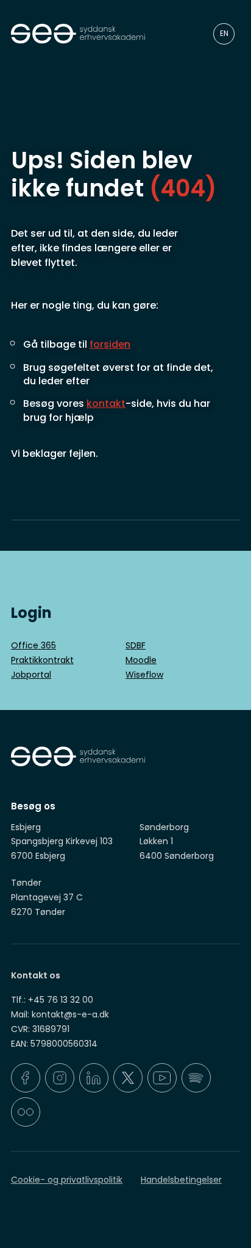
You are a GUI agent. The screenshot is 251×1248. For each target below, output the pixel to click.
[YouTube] (162, 1077)
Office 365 (33, 645)
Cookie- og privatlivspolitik (66, 1180)
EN (224, 33)
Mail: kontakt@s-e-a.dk (60, 1014)
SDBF (135, 645)
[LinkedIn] (93, 1077)
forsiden (110, 344)
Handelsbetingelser (181, 1180)
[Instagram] (59, 1077)
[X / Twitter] (128, 1077)
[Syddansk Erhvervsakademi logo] (94, 34)
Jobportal (31, 675)
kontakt (106, 403)
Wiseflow (144, 675)
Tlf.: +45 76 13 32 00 (52, 1000)
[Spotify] (196, 1077)
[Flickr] (25, 1112)
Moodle (141, 660)
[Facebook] (25, 1077)
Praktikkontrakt (42, 660)
